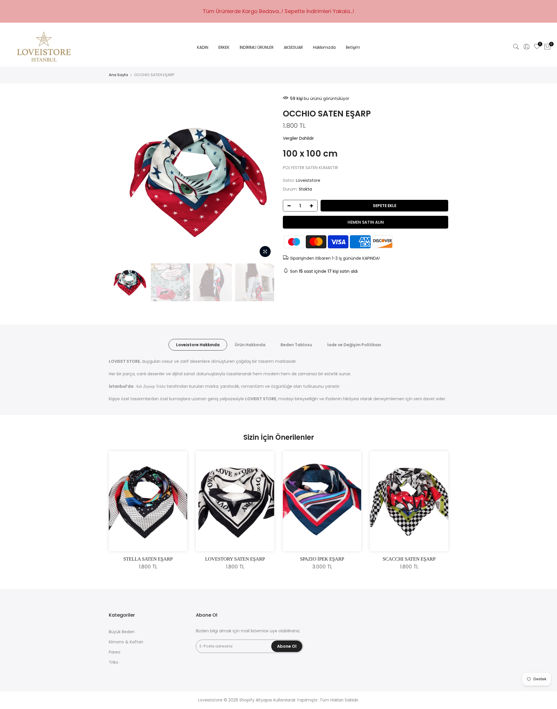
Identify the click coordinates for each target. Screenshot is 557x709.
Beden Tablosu (296, 345)
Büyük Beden (122, 632)
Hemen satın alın (366, 222)
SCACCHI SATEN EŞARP (409, 559)
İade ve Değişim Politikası (354, 345)
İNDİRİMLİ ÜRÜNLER (257, 47)
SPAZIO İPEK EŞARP (322, 559)
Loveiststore (308, 180)
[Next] (264, 178)
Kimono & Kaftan (126, 642)
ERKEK (223, 47)
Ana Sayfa (118, 75)
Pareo (114, 652)
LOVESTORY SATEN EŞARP (235, 559)
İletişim (353, 47)
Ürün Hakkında (250, 345)
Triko (113, 662)
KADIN (202, 47)
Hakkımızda (324, 47)
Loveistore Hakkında (198, 345)
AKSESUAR (293, 47)
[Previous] (119, 178)
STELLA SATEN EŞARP (148, 559)
